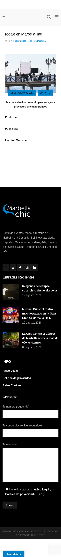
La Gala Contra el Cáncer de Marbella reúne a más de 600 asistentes (40, 338)
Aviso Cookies (12, 385)
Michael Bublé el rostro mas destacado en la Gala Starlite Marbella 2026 (39, 314)
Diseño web (38, 535)
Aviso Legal (10, 370)
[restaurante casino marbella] (30, 4)
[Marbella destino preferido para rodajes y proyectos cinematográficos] (30, 73)
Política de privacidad (17, 378)
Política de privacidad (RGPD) (24, 494)
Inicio (7, 41)
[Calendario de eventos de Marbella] (30, 155)
